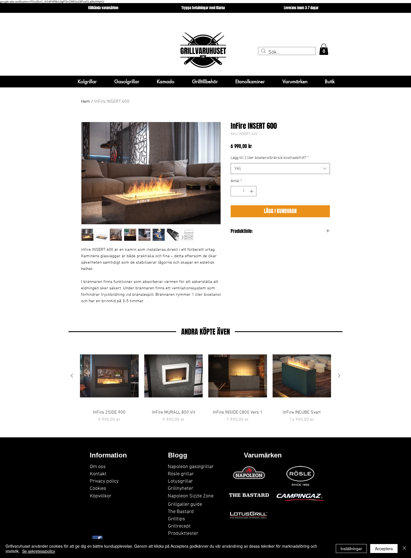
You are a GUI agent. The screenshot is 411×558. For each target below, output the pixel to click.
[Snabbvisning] (109, 376)
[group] (205, 384)
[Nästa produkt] (339, 375)
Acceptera (384, 548)
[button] (324, 49)
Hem (85, 101)
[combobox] (280, 168)
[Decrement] (235, 191)
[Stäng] (404, 548)
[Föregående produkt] (71, 375)
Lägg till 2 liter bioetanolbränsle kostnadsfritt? (270, 158)
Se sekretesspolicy (38, 551)
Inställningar (351, 548)
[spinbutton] (243, 191)
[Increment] (252, 191)
